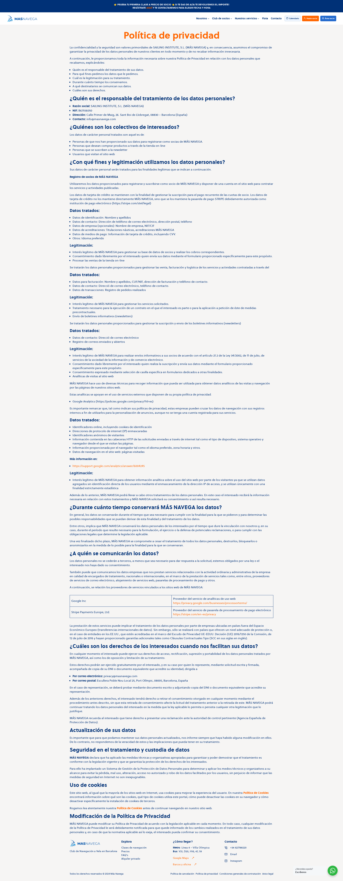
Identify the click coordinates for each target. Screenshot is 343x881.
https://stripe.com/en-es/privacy (194, 614)
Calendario (294, 18)
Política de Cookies (256, 793)
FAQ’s (124, 855)
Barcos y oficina (182, 864)
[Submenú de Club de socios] (231, 18)
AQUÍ (149, 7)
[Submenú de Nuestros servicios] (258, 18)
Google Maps (181, 858)
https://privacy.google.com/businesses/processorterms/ (210, 603)
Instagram (236, 861)
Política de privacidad (207, 873)
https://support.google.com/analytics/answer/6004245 (109, 466)
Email (233, 854)
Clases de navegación (133, 847)
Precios (125, 851)
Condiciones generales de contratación (240, 873)
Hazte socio (312, 18)
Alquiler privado (130, 858)
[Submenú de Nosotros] (208, 18)
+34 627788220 (238, 847)
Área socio (330, 18)
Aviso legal (267, 873)
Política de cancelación (182, 873)
